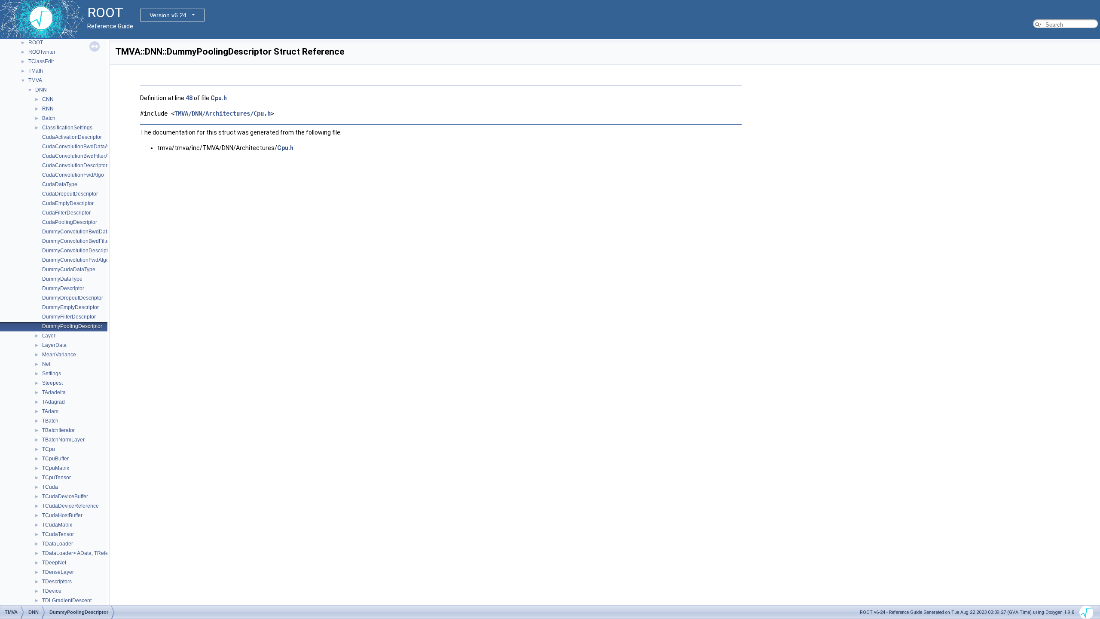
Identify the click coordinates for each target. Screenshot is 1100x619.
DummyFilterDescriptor (69, 317)
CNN (48, 99)
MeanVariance (59, 355)
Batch (48, 118)
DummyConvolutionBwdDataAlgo (81, 232)
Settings (51, 374)
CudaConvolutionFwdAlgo (73, 175)
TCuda (50, 487)
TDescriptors (57, 582)
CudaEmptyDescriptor (68, 203)
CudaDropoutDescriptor (70, 194)
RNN (48, 109)
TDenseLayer (58, 572)
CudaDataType (59, 184)
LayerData (54, 345)
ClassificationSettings (67, 128)
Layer (48, 336)
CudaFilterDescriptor (66, 213)
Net (46, 364)
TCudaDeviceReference (70, 506)
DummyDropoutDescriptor (72, 298)
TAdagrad (53, 402)
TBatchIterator (58, 430)
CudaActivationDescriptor (72, 137)
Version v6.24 (168, 15)
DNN (41, 90)
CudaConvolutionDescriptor (74, 165)
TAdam (50, 411)
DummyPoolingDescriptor (72, 326)
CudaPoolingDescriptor (69, 222)
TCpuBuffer (55, 459)
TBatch (50, 421)
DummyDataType (62, 279)
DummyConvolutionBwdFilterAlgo (81, 241)
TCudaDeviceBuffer (65, 496)
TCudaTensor (58, 534)
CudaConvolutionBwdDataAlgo (79, 147)
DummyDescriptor (63, 288)
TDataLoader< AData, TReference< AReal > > (95, 553)
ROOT (35, 43)
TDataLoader (57, 544)
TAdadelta (54, 392)
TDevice (51, 591)
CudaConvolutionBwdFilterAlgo (79, 156)
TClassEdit (41, 61)
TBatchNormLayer (63, 440)
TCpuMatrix (55, 468)
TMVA (35, 80)
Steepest (52, 383)
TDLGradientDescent (67, 601)
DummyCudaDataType (68, 270)
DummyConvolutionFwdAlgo (75, 260)
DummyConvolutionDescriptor (77, 251)
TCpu (48, 449)
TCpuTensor (56, 478)
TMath (35, 71)
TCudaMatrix (57, 525)
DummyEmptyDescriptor (70, 307)
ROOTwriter (41, 52)
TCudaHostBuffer (62, 515)
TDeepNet (54, 563)
